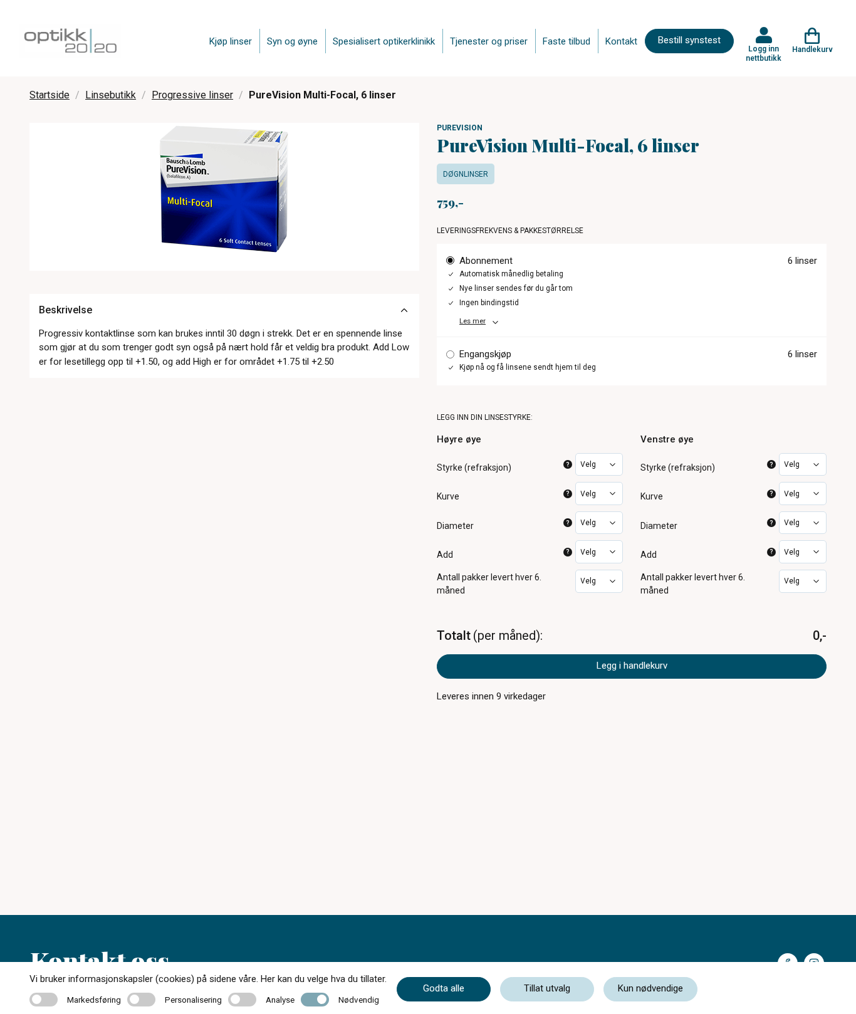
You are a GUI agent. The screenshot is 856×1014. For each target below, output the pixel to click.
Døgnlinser (465, 174)
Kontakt (621, 41)
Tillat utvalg (547, 988)
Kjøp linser (230, 41)
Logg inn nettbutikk (763, 53)
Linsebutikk (110, 95)
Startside (49, 95)
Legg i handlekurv (632, 665)
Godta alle (443, 988)
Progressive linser (192, 95)
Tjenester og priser (489, 41)
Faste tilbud (566, 41)
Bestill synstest (689, 40)
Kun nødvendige (650, 988)
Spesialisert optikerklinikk (384, 41)
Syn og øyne (292, 41)
